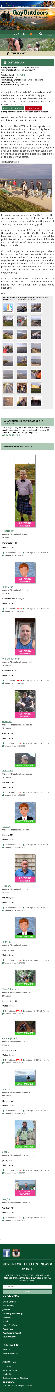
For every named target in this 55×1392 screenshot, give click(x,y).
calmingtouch (9, 1038)
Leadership (7, 1374)
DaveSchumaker (11, 989)
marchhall (7, 770)
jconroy (6, 826)
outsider (7, 721)
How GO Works (9, 1336)
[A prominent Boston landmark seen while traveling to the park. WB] (8, 312)
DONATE (19, 33)
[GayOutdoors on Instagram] (16, 1253)
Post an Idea (8, 1329)
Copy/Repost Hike (33, 108)
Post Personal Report (12, 1333)
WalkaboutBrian (11, 658)
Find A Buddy (8, 1305)
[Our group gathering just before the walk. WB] (36, 312)
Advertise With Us (10, 1353)
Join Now (6, 1309)
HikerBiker (20, 74)
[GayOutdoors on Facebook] (6, 1253)
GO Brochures (9, 1382)
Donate (6, 1321)
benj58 (6, 1199)
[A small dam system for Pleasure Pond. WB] (36, 353)
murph (6, 1089)
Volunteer (7, 1317)
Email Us (6, 1349)
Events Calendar (9, 1301)
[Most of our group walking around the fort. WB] (8, 339)
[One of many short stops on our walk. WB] (8, 353)
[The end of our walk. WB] (36, 406)
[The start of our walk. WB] (22, 326)
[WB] (36, 326)
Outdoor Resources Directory (15, 1378)
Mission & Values (10, 1370)
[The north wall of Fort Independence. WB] (8, 326)
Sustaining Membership (13, 1313)
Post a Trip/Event (10, 1325)
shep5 (5, 1151)
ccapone (7, 885)
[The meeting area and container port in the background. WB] (22, 312)
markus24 (7, 586)
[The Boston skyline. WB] (22, 353)
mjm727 (6, 941)
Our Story (7, 1366)
